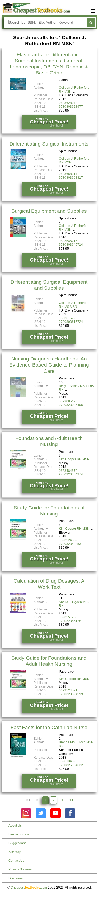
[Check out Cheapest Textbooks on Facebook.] (70, 813)
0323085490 (68, 401)
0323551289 (68, 617)
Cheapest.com (29, 887)
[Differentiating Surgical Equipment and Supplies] (18, 312)
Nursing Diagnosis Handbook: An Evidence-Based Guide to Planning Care (49, 365)
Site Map (14, 852)
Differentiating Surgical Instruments (49, 144)
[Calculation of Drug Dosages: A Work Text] (18, 611)
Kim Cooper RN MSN (74, 459)
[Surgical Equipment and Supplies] (18, 236)
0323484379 (68, 471)
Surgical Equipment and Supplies (49, 211)
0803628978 (68, 103)
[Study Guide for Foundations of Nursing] (18, 538)
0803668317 (68, 174)
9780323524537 (71, 544)
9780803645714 (71, 245)
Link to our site (18, 834)
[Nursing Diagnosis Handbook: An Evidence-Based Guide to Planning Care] (18, 395)
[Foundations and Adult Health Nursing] (18, 469)
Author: (39, 386)
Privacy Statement (21, 869)
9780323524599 (71, 694)
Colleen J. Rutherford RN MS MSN (74, 304)
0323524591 (68, 690)
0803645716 (68, 241)
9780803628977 (71, 106)
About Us (15, 826)
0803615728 (68, 318)
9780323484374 (71, 474)
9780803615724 (71, 322)
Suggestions (17, 843)
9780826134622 (71, 765)
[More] (93, 11)
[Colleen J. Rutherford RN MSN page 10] (71, 800)
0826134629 (68, 761)
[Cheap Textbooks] (36, 12)
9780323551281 (71, 621)
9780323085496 (71, 405)
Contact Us (16, 861)
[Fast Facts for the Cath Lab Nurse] (18, 757)
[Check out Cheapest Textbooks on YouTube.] (55, 813)
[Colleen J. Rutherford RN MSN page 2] (62, 800)
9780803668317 (71, 177)
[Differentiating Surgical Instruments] (18, 168)
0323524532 (68, 540)
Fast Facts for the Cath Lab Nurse (49, 727)
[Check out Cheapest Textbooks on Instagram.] (26, 813)
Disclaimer (16, 878)
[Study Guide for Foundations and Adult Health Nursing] (18, 688)
